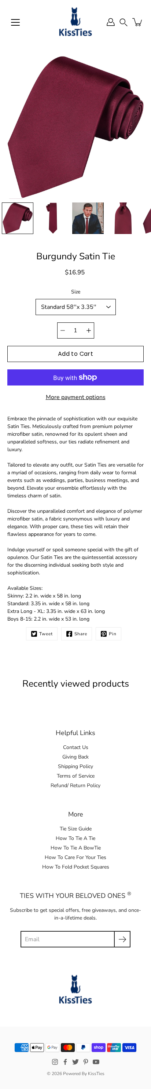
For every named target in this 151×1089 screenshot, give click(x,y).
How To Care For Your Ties (75, 857)
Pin (113, 634)
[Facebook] (65, 1062)
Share (80, 634)
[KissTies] (75, 22)
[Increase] (88, 330)
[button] (123, 22)
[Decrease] (62, 330)
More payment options (76, 397)
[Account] (111, 22)
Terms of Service (76, 775)
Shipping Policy (75, 766)
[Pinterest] (85, 1062)
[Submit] (122, 939)
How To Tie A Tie (75, 838)
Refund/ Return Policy (75, 785)
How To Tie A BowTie (76, 847)
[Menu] (15, 22)
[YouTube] (96, 1062)
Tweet (46, 634)
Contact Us (75, 747)
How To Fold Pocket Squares (75, 866)
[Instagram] (55, 1062)
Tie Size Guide (76, 828)
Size (75, 291)
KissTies (96, 1074)
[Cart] (138, 22)
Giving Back (75, 756)
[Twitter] (75, 1062)
